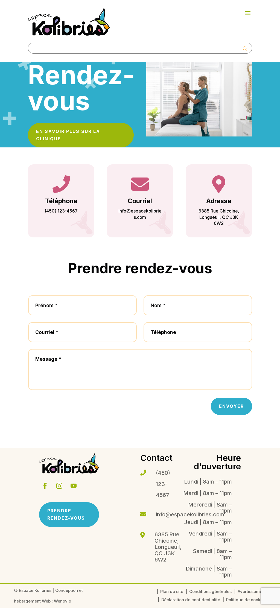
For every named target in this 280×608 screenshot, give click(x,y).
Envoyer (231, 406)
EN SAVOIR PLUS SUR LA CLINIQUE (68, 135)
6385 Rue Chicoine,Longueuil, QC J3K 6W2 (219, 217)
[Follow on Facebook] (45, 486)
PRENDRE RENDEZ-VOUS (66, 514)
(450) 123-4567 (61, 211)
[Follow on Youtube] (74, 486)
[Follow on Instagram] (59, 486)
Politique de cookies (246, 600)
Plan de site (171, 592)
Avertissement (252, 592)
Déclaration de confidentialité (190, 600)
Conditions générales (210, 592)
